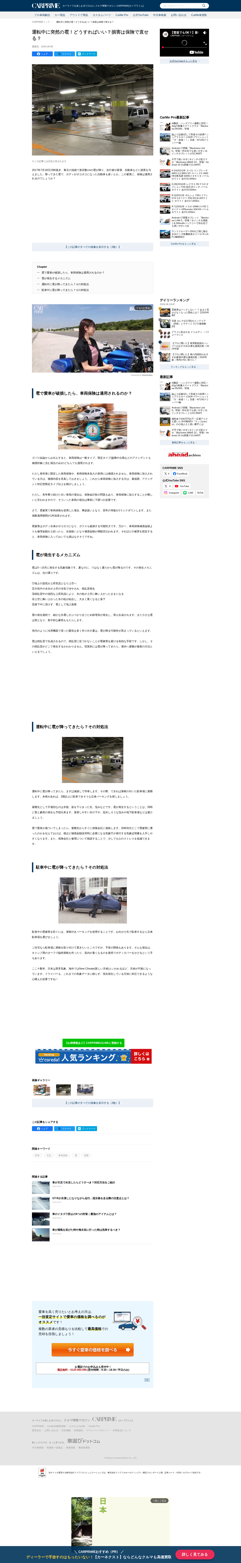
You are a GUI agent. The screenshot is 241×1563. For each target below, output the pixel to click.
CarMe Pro (122, 15)
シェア (44, 54)
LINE (190, 492)
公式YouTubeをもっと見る (183, 61)
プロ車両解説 (42, 15)
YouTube (184, 486)
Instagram (174, 492)
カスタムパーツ (102, 15)
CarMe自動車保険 (56, 1426)
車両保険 (63, 1155)
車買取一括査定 (55, 1447)
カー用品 (60, 15)
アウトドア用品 (79, 15)
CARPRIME (38, 1426)
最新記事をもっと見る (183, 442)
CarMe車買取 (199, 15)
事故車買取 (84, 1447)
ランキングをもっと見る (183, 367)
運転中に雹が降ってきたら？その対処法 (65, 284)
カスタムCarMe (77, 1426)
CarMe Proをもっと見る (183, 243)
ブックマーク (89, 54)
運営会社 (36, 1430)
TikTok (200, 492)
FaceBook (182, 473)
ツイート (66, 54)
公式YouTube (141, 15)
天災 (49, 1155)
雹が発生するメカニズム (56, 278)
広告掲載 (66, 1430)
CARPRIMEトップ (41, 22)
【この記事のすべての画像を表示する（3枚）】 (92, 247)
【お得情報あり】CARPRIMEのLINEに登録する (93, 1043)
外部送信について (122, 1430)
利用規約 (78, 1430)
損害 (86, 1155)
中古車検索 (159, 15)
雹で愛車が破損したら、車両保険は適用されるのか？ (73, 272)
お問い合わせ (179, 15)
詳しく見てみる (195, 1554)
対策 (37, 1155)
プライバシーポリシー (97, 1430)
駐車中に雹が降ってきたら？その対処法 (65, 290)
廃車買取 (70, 1447)
